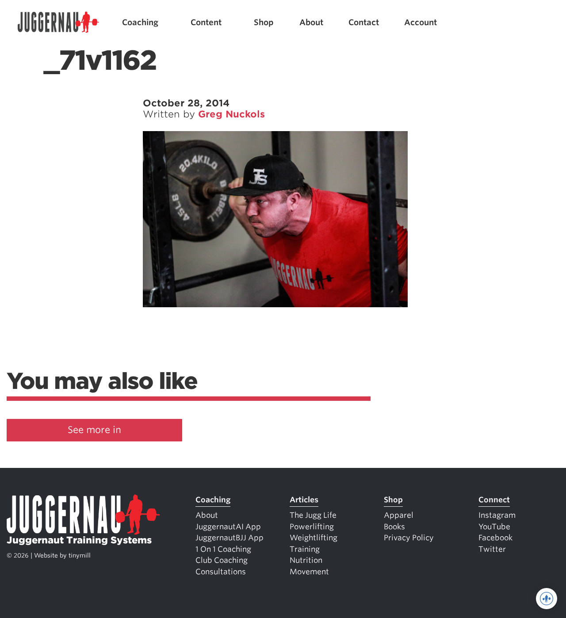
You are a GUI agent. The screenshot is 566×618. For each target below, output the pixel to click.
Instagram (497, 515)
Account (420, 22)
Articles (304, 499)
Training (305, 549)
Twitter (492, 549)
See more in (94, 429)
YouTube (494, 526)
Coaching (140, 22)
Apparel (398, 515)
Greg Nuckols (231, 114)
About (311, 22)
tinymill (80, 555)
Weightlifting (313, 537)
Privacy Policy (409, 537)
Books (394, 526)
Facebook (495, 537)
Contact (363, 22)
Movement (309, 571)
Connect (494, 499)
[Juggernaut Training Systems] (58, 22)
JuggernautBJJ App (229, 537)
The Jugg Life (313, 515)
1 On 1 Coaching (223, 549)
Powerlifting (312, 526)
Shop (264, 22)
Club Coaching (221, 560)
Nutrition (306, 560)
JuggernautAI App (228, 526)
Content (206, 22)
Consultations (220, 571)
